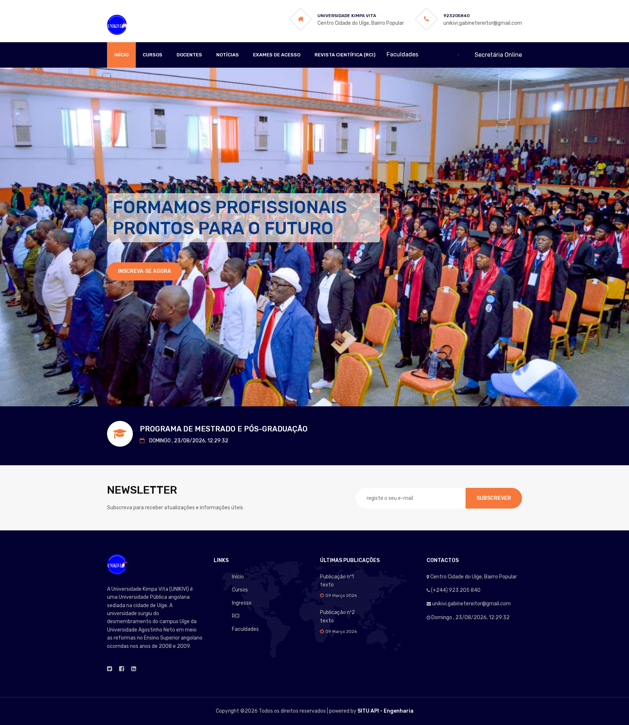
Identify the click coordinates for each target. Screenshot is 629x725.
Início (121, 54)
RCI (236, 616)
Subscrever (493, 498)
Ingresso (242, 603)
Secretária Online (498, 54)
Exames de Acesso (276, 54)
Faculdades (245, 629)
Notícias (227, 54)
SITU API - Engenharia (385, 711)
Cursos (152, 54)
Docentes (189, 54)
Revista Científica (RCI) (344, 54)
